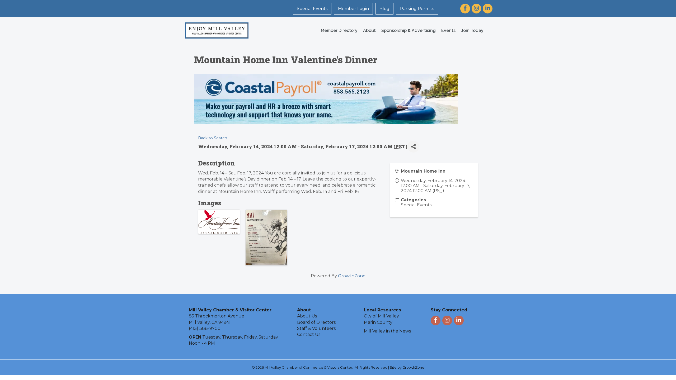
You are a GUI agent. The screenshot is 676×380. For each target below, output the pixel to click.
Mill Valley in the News (387, 331)
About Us (307, 316)
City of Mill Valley (381, 316)
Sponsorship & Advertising (408, 30)
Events (448, 30)
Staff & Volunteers (316, 328)
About (369, 30)
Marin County (378, 322)
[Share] (413, 147)
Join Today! (473, 30)
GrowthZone (351, 275)
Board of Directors (316, 322)
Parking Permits (417, 8)
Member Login (353, 8)
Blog (384, 8)
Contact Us (308, 334)
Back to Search (212, 138)
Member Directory (339, 30)
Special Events (312, 8)
